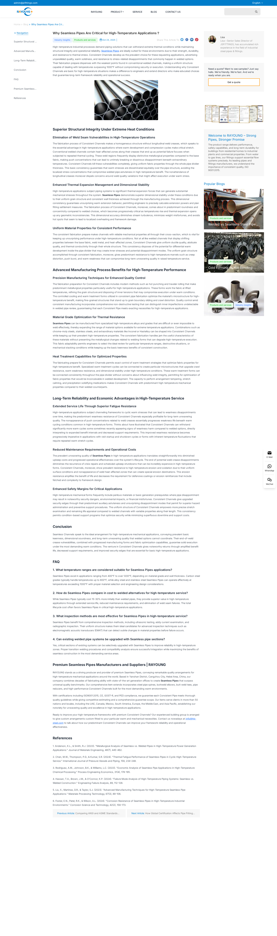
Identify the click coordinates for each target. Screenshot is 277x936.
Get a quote (163, 492)
